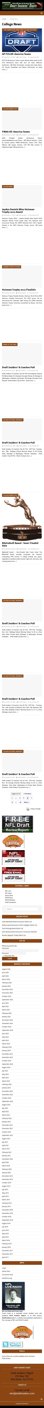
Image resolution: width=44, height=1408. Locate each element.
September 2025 (7, 1000)
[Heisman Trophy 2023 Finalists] (22, 276)
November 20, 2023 (9, 549)
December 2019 (7, 1176)
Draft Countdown (10, 902)
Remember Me (9, 956)
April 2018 (5, 1237)
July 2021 (5, 1142)
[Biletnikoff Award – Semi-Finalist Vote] (22, 517)
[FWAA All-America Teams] (22, 118)
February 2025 (7, 1013)
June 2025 (5, 1003)
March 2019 (6, 1200)
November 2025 (7, 993)
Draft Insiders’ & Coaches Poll (18, 367)
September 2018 (7, 1220)
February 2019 (7, 1203)
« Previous (27, 794)
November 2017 (7, 1254)
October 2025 (6, 996)
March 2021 (6, 1149)
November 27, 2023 (9, 446)
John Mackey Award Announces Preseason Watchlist (19, 932)
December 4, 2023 (9, 370)
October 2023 (6, 1061)
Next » (26, 802)
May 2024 (5, 1037)
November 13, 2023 (9, 702)
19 (20, 802)
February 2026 (7, 983)
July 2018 (5, 1227)
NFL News (8, 893)
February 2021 (7, 1152)
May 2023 (5, 1074)
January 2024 (6, 1050)
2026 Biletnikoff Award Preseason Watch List (17, 922)
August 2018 (6, 1223)
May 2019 (5, 1193)
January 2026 (6, 986)
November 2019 (7, 1179)
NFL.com (8, 891)
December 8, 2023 (9, 293)
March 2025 (6, 1010)
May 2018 (5, 1233)
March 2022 (6, 1115)
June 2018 (5, 1230)
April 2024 (5, 1040)
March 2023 (6, 1081)
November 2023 (7, 1057)
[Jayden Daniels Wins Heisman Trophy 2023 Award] (22, 196)
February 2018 (7, 1244)
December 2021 (7, 1125)
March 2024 (6, 1044)
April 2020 (5, 1162)
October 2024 (6, 1027)
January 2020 (6, 1172)
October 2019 (6, 1183)
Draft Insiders (22, 57)
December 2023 (7, 1054)
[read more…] (20, 147)
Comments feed (7, 1275)
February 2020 (7, 1169)
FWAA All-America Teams (16, 132)
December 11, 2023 (9, 215)
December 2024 (7, 1020)
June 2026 (5, 972)
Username (5, 948)
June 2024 (5, 1033)
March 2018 (6, 1240)
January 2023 (6, 1088)
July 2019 (5, 1189)
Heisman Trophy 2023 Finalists (19, 290)
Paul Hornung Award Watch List (12, 928)
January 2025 (6, 1017)
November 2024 (7, 1023)
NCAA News (9, 898)
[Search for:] (22, 909)
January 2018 (6, 1247)
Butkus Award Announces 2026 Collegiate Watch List (19, 925)
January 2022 (6, 1122)
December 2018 (7, 1210)
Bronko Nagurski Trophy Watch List (14, 935)
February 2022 (7, 1118)
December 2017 (7, 1250)
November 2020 (7, 1159)
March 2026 (6, 979)
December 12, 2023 (9, 135)
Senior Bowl (9, 895)
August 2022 (6, 1105)
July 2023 (5, 1071)
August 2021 (6, 1139)
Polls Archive (6, 1358)
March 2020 (6, 1166)
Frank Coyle (6, 1313)
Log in (4, 1268)
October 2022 (6, 1098)
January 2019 (6, 1206)
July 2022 (5, 1108)
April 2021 (5, 1145)
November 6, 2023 (9, 777)
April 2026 (5, 976)
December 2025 (7, 989)
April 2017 (5, 1257)
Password (5, 953)
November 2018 (7, 1213)
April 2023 (5, 1078)
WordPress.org (7, 1278)
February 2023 (7, 1084)
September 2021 (7, 1135)
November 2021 (7, 1128)
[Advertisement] (22, 89)
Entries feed (6, 1271)
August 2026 (6, 969)
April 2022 (5, 1111)
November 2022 (7, 1094)
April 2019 (5, 1196)
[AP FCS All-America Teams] (22, 40)
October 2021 (6, 1132)
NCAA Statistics (10, 900)
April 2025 (5, 1006)
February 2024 (7, 1047)
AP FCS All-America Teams (16, 54)
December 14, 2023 (9, 57)
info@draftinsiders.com (22, 1393)
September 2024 (7, 1030)
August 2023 (6, 1067)
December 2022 (7, 1091)
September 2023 (7, 1064)
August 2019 (6, 1186)
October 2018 (6, 1217)
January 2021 (6, 1156)
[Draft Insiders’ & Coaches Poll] (22, 354)
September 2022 (7, 1101)
